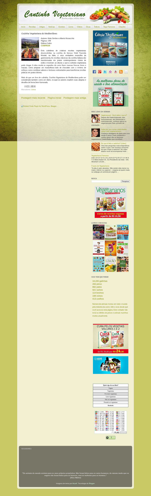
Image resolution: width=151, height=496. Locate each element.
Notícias (51, 27)
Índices (97, 27)
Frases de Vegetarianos (100, 166)
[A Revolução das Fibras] (110, 239)
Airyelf (74, 483)
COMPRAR (45, 46)
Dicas (88, 27)
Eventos (62, 27)
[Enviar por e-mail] (25, 86)
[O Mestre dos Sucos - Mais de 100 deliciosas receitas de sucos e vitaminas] (110, 255)
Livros (71, 27)
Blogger (92, 483)
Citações (122, 27)
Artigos (42, 27)
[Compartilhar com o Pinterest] (34, 86)
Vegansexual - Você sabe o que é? (114, 115)
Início (23, 27)
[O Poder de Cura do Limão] (110, 271)
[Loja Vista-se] (110, 373)
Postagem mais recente (33, 98)
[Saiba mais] (111, 217)
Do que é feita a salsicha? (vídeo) (113, 143)
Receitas (32, 27)
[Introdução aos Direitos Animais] (122, 271)
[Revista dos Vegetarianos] (98, 239)
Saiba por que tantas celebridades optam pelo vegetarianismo (114, 130)
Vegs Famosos (109, 27)
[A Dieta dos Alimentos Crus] (122, 255)
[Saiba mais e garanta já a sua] (110, 65)
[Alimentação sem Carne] (98, 271)
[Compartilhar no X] (30, 86)
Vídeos (79, 27)
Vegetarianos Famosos (100, 155)
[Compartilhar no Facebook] (32, 86)
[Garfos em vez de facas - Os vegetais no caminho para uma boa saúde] (122, 239)
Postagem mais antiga (74, 98)
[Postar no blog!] (28, 86)
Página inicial (54, 98)
